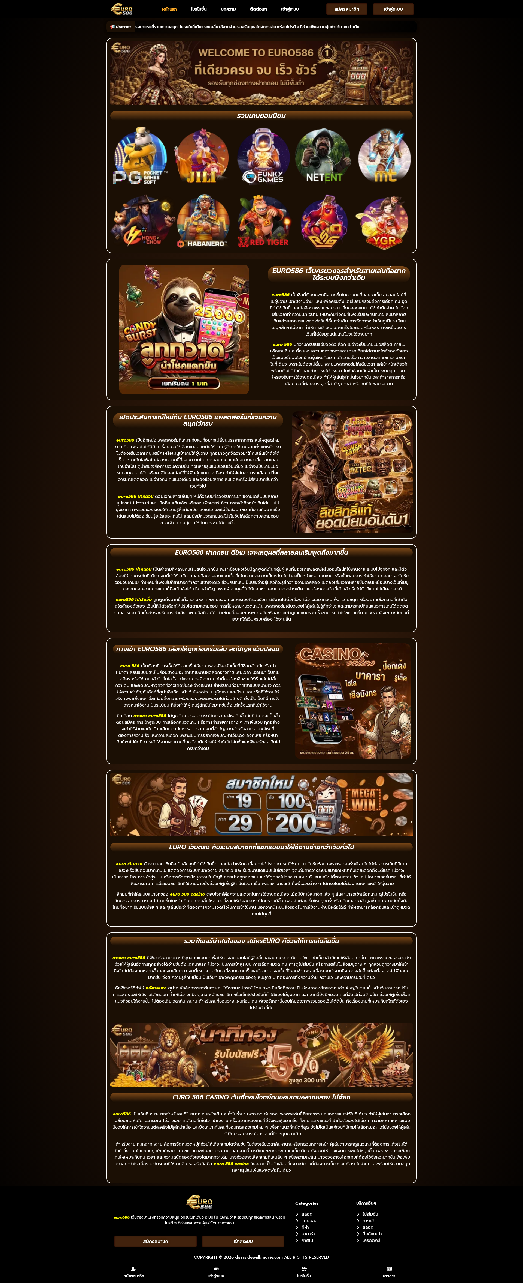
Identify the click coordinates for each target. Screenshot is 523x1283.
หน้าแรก (169, 9)
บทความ (228, 9)
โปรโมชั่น (199, 9)
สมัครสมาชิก (134, 1276)
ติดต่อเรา (258, 9)
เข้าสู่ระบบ (290, 9)
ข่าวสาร (389, 1276)
